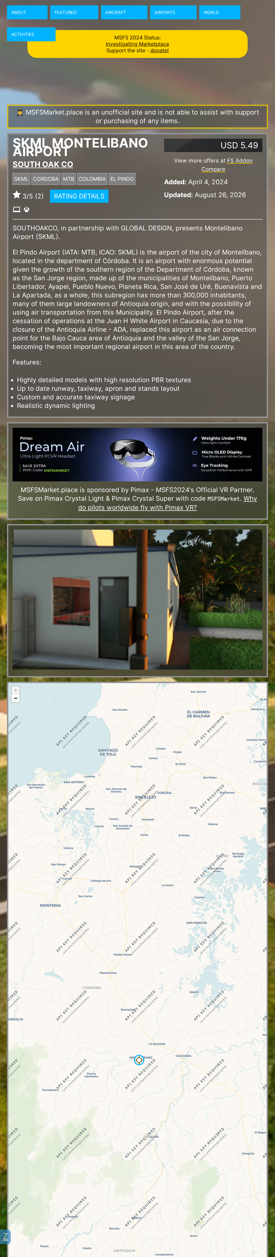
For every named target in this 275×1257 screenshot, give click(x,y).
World (211, 12)
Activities (22, 34)
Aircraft (115, 12)
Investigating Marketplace (137, 44)
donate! (159, 50)
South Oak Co (43, 164)
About (18, 12)
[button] (139, 1060)
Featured (66, 12)
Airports (164, 12)
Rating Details (79, 196)
